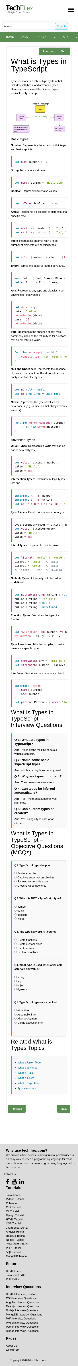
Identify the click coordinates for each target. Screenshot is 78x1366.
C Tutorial (11, 1203)
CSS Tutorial (13, 1223)
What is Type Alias (28, 1083)
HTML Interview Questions (22, 1294)
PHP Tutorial (13, 1247)
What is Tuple (26, 1072)
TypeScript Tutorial (17, 1243)
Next (64, 51)
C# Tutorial (12, 1211)
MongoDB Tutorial (16, 1256)
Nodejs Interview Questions (22, 1310)
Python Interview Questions (22, 1326)
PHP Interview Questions (21, 1318)
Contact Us (12, 1349)
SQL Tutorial (13, 1252)
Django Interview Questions (22, 1330)
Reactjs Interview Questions (22, 1306)
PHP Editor (12, 1279)
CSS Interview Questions (21, 1298)
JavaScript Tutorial (17, 1227)
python (41, 37)
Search (61, 26)
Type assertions (27, 1088)
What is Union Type (29, 1062)
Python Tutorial (15, 1199)
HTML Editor (13, 1271)
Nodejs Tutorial (15, 1239)
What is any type (27, 1067)
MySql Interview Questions (22, 1322)
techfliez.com (38, 1360)
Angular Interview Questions (22, 1302)
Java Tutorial (13, 1195)
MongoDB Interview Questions (24, 1314)
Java (24, 37)
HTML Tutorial (14, 1219)
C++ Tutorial (13, 1207)
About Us (11, 1345)
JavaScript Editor (16, 1275)
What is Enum (26, 1077)
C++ (65, 37)
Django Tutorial (15, 1215)
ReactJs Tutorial (15, 1235)
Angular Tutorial (15, 1231)
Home (10, 37)
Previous (48, 51)
